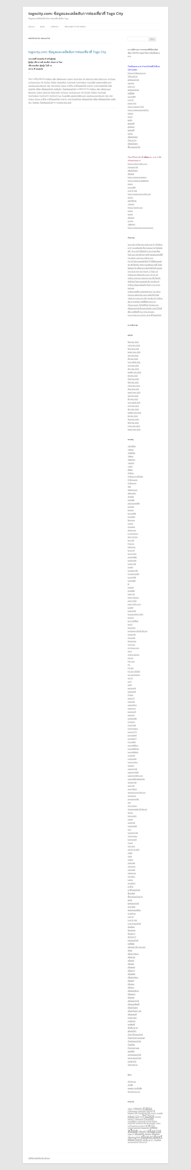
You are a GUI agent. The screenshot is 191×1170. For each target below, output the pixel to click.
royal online (132, 762)
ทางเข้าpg (132, 913)
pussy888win (133, 752)
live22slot (131, 628)
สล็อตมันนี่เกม (133, 991)
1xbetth (131, 204)
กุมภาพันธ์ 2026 (134, 362)
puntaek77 (132, 738)
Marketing (132, 641)
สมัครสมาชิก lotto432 (136, 947)
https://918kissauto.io (137, 73)
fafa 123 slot (133, 537)
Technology (132, 836)
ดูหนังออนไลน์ (133, 80)
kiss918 (131, 617)
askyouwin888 (134, 503)
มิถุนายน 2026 (133, 349)
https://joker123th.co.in (137, 164)
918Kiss (48, 79)
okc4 (130, 651)
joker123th (132, 601)
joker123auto (133, 597)
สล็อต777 (131, 970)
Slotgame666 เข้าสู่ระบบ (137, 809)
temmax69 (132, 839)
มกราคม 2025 (133, 406)
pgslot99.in (61, 82)
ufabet (130, 859)
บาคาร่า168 (132, 191)
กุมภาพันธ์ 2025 (134, 402)
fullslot (130, 113)
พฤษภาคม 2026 (134, 352)
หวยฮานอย (132, 1017)
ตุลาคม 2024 (133, 416)
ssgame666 (132, 826)
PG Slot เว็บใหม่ (134, 671)
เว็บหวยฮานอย (133, 1048)
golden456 (132, 560)
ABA (54, 79)
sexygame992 (133, 799)
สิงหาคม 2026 (133, 342)
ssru (129, 829)
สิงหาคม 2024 (133, 422)
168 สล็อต (131, 446)
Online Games (133, 654)
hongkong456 (133, 574)
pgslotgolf (132, 712)
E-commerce (133, 533)
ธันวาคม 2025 (133, 369)
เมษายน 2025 (133, 396)
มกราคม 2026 (133, 365)
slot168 (148, 1121)
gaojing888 (132, 557)
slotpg (130, 197)
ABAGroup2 (61, 79)
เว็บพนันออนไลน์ (69, 89)
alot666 (131, 496)
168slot (131, 449)
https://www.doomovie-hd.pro (140, 227)
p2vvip (130, 658)
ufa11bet (131, 846)
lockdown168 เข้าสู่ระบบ (137, 631)
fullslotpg (131, 547)
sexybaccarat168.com (37, 85)
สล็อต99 (131, 174)
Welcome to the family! (75, 26)
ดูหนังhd (131, 127)
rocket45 (131, 755)
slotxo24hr (132, 816)
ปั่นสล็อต (131, 927)
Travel (130, 843)
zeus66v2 (131, 883)
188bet (130, 456)
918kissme (132, 483)
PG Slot (47, 82)
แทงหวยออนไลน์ (134, 1058)
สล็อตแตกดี (132, 1014)
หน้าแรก (31, 26)
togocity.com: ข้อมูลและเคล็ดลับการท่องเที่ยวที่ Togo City (75, 13)
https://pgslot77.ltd (136, 106)
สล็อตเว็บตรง (133, 137)
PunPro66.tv (81, 82)
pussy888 (131, 96)
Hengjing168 (133, 167)
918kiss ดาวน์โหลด (135, 476)
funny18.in (78, 79)
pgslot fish (132, 103)
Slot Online (55, 85)
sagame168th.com (103, 82)
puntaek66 (132, 735)
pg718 (130, 678)
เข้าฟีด (130, 1085)
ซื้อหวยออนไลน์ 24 (135, 896)
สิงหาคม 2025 (133, 382)
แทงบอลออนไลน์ (134, 1054)
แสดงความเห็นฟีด (135, 1088)
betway (131, 510)
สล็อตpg (131, 984)
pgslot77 (131, 698)
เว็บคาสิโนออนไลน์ (135, 1034)
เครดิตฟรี (131, 1024)
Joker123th (55, 92)
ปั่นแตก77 (131, 933)
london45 (132, 634)
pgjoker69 (132, 691)
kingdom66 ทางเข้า (135, 614)
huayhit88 (132, 577)
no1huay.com (34, 82)
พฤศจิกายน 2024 (134, 412)
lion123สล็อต (133, 621)
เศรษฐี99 (131, 1051)
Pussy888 (91, 82)
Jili (84, 79)
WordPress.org (134, 1091)
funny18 (131, 550)
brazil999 (131, 517)
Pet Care (131, 661)
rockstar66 (132, 759)
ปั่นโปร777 (132, 937)
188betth (131, 224)
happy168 (132, 564)
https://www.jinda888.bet (138, 180)
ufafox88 (131, 863)
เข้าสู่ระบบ (132, 1081)
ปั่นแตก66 (131, 930)
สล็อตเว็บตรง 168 (134, 1011)
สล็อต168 (131, 957)
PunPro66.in (33, 96)
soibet (130, 819)
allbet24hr (132, 493)
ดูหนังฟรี (131, 123)
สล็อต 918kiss (133, 954)
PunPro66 (71, 82)
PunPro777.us (55, 96)
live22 (130, 117)
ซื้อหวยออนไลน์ (134, 147)
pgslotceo (132, 708)
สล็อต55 (131, 960)
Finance (131, 543)
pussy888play (133, 749)
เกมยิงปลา (58, 89)
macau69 (131, 638)
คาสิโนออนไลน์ (80, 85)
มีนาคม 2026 (133, 359)
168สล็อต (131, 453)
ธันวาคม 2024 (133, 409)
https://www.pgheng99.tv (138, 110)
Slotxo (63, 85)
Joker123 (89, 79)
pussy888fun (133, 745)
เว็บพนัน (35, 102)
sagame (131, 83)
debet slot (132, 530)
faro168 (131, 540)
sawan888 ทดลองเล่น (136, 779)
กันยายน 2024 (133, 419)
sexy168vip (132, 789)
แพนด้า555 (132, 1061)
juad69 (130, 607)
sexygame (132, 796)
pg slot (130, 221)
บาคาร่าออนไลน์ (100, 85)
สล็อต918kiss (133, 977)
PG (42, 82)
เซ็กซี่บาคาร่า (133, 1028)
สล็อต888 (131, 974)
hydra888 (131, 580)
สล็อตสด (131, 997)
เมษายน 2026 (133, 355)
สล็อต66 (131, 964)
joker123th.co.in (100, 79)
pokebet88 (132, 718)
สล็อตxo (131, 987)
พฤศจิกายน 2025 (134, 372)
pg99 (130, 685)
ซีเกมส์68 (131, 893)
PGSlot (53, 82)
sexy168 (131, 786)
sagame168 (132, 769)
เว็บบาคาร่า (132, 140)
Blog (42, 26)
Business (131, 520)
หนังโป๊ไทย (132, 201)
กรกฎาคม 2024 (134, 426)
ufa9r (130, 856)
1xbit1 (130, 466)
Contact (55, 26)
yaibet (130, 880)
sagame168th (133, 772)
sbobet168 (132, 782)
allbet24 (131, 217)
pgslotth (131, 715)
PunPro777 (44, 96)
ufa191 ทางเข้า (134, 849)
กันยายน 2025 (133, 379)
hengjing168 (133, 570)
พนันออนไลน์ (87, 99)
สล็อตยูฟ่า (131, 994)
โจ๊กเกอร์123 (133, 76)
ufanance (131, 866)
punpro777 (132, 732)
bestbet (131, 507)
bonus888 (132, 513)
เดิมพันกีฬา (132, 1031)
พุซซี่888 (131, 93)
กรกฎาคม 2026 (134, 345)
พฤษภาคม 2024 (134, 429)
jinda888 (131, 591)
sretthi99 (131, 823)
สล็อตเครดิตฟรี (133, 1004)
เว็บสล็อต (131, 1044)
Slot (48, 85)
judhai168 (132, 611)
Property (131, 722)
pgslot (130, 133)
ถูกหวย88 (131, 907)
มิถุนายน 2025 (133, 389)
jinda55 (131, 587)
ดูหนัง (130, 120)
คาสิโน (70, 85)
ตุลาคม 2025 (133, 375)
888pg (130, 470)
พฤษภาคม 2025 (134, 392)
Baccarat (32, 92)
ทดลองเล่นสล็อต (134, 910)
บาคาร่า (90, 85)
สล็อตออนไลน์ (47, 89)
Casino (70, 79)
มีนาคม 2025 (133, 399)
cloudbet (131, 527)
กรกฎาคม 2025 (134, 385)
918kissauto (133, 480)
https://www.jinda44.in (137, 177)
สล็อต (38, 89)
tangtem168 (133, 833)
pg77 (130, 681)
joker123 (131, 86)
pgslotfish (139, 1119)
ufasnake (131, 870)
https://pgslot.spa (135, 207)
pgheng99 (132, 688)
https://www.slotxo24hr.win (139, 194)
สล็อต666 (131, 967)
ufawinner (132, 873)
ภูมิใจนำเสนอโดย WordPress (39, 1158)
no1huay (111, 79)
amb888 (131, 500)
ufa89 (130, 853)
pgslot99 (131, 701)
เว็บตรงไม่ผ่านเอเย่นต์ (136, 1038)
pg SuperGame (134, 675)
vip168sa (131, 876)
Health (130, 567)
